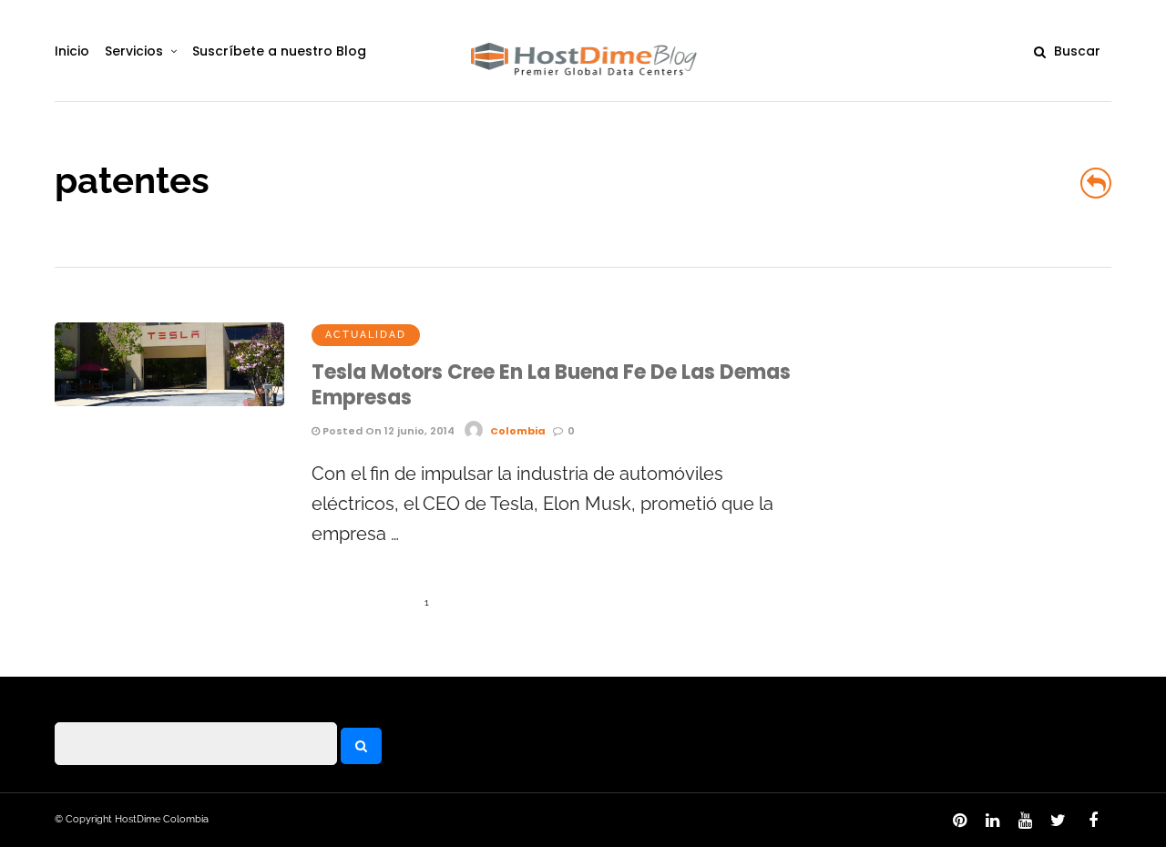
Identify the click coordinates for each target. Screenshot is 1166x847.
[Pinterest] (959, 820)
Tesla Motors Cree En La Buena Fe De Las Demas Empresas (551, 385)
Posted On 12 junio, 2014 (387, 431)
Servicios (134, 51)
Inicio (72, 51)
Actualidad (365, 335)
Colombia (518, 431)
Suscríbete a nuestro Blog (279, 51)
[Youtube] (1025, 820)
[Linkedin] (992, 820)
